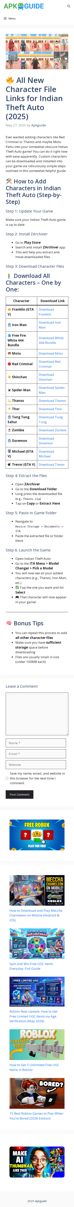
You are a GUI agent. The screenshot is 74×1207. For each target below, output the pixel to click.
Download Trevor (52, 464)
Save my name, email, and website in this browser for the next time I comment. (37, 778)
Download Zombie (52, 430)
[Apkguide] (23, 6)
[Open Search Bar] (69, 6)
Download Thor (50, 409)
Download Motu (51, 353)
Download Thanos (52, 400)
